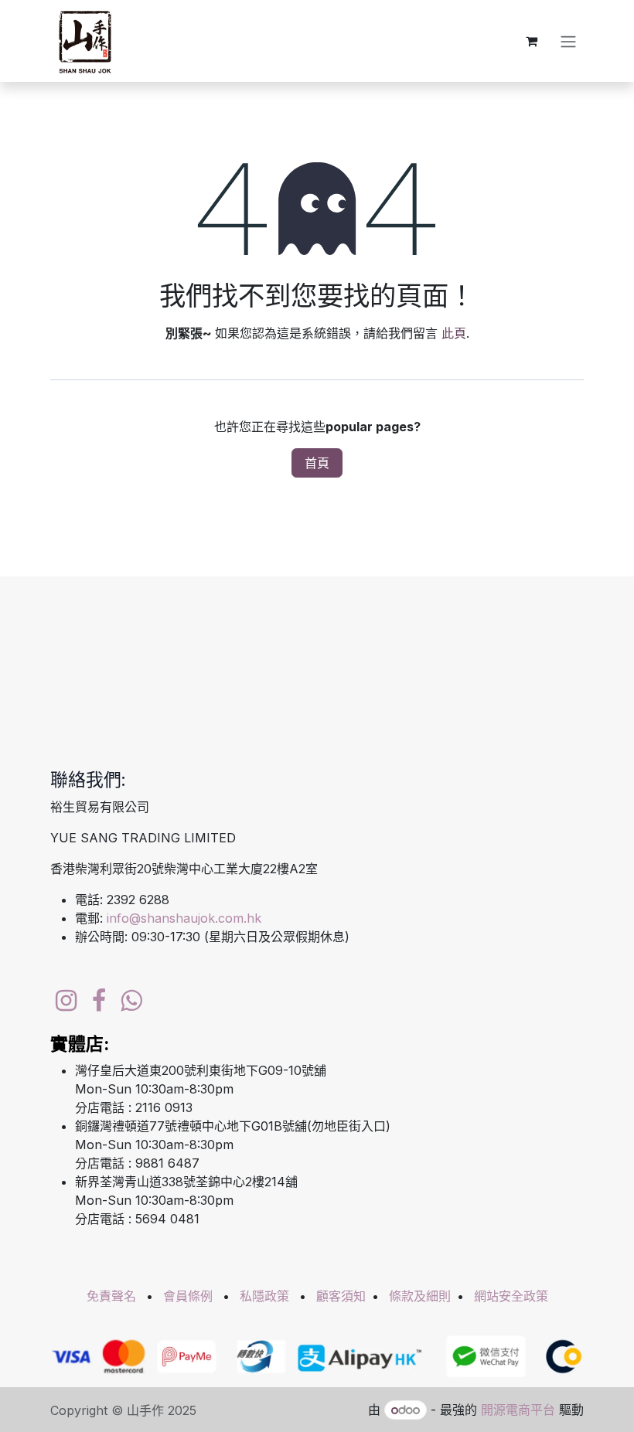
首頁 (317, 463)
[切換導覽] (568, 41)
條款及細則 (420, 1296)
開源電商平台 (518, 1409)
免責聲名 (111, 1296)
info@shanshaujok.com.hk (184, 918)
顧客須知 (341, 1296)
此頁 (453, 333)
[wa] (131, 1000)
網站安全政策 (511, 1296)
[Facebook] (99, 1000)
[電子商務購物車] (531, 41)
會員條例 (188, 1296)
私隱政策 (264, 1296)
